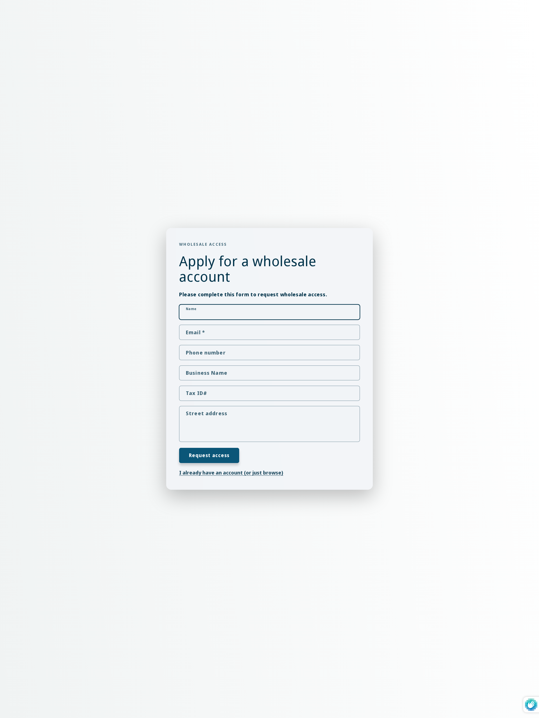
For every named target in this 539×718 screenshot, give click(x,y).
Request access (209, 455)
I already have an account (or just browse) (231, 472)
